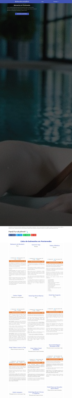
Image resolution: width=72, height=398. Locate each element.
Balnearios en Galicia (22, 1)
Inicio (42, 1)
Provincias (55, 1)
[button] (22, 14)
